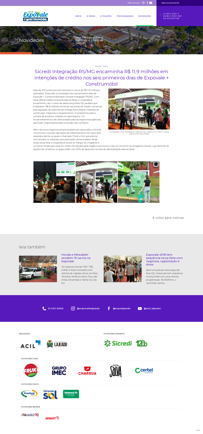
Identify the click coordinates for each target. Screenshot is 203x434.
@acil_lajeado (152, 308)
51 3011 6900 (56, 308)
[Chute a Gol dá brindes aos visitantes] (138, 202)
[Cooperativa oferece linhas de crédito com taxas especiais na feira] (97, 202)
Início (78, 16)
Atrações (106, 16)
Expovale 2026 (35, 16)
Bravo (198, 430)
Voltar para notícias (170, 217)
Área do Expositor (170, 3)
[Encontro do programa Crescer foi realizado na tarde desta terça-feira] (54, 202)
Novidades (144, 16)
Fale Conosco (134, 3)
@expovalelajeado (88, 308)
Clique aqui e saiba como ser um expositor (172, 16)
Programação (125, 16)
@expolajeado (121, 308)
